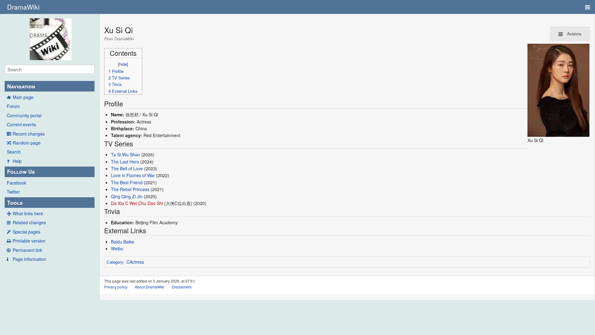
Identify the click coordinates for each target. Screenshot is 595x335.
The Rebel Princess (130, 189)
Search (14, 152)
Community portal (24, 115)
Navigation (21, 86)
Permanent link (27, 250)
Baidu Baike (122, 242)
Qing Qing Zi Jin (127, 196)
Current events (21, 124)
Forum (13, 106)
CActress (135, 262)
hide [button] (123, 64)
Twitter (13, 192)
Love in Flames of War (133, 175)
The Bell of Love (127, 168)
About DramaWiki (149, 286)
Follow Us (21, 171)
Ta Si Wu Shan (125, 154)
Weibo (117, 248)
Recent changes (29, 134)
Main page (23, 97)
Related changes (29, 222)
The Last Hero (125, 162)
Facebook (16, 183)
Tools (15, 202)
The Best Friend (127, 182)
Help (17, 161)
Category (115, 262)
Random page (27, 143)
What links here (28, 213)
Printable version (29, 241)
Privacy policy (115, 286)
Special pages (26, 232)
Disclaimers (182, 286)
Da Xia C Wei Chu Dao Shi (137, 203)
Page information (29, 259)
